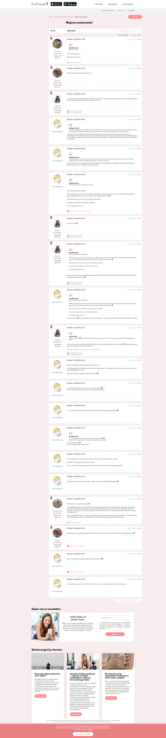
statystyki (99, 4)
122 (127, 30)
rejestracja (121, 10)
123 (130, 30)
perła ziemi (57, 51)
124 (133, 30)
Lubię (134, 39)
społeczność (128, 4)
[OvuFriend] (39, 5)
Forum (51, 17)
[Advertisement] (38, 40)
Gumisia (57, 80)
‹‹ (115, 30)
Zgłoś (139, 39)
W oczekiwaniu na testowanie (64, 17)
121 (124, 30)
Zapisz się (115, 634)
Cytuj (128, 39)
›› (139, 30)
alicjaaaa (57, 106)
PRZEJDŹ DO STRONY (83, 734)
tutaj (106, 629)
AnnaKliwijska (57, 511)
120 (121, 30)
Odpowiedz (135, 17)
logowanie (131, 10)
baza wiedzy (112, 4)
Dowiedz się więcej (86, 729)
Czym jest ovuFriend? (107, 10)
